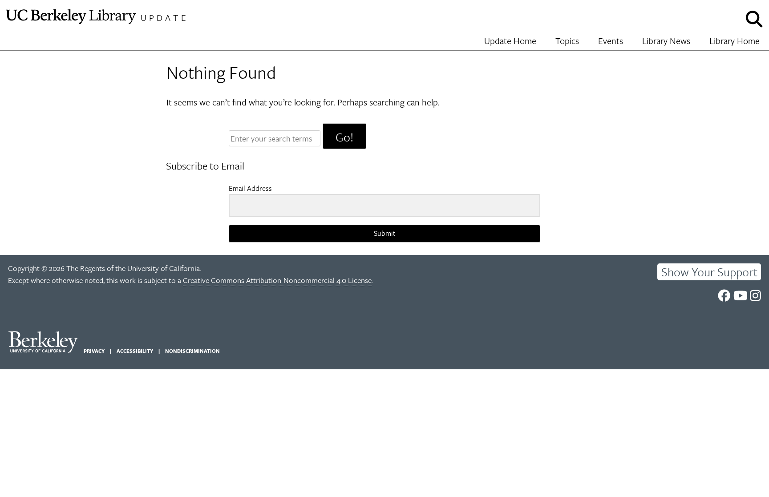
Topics (567, 40)
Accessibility (135, 351)
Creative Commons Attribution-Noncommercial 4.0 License (277, 280)
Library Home (734, 40)
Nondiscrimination (192, 351)
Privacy (94, 351)
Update (165, 17)
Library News (666, 40)
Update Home (510, 40)
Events (610, 40)
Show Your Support (709, 271)
